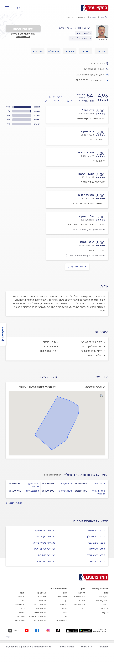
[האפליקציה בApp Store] (72, 630)
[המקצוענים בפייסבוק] (37, 630)
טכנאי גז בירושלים (96, 555)
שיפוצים (21, 612)
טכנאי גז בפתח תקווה (44, 530)
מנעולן (21, 593)
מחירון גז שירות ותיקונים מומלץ (86, 475)
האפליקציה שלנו (102, 601)
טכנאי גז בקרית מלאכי (44, 542)
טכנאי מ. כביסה (39, 604)
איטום (65, 593)
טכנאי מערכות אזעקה (37, 616)
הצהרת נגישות (67, 646)
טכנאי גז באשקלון (96, 536)
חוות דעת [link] (101, 51)
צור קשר (105, 612)
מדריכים (82, 601)
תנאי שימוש (86, 646)
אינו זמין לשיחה (23, 28)
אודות (106, 593)
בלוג (83, 608)
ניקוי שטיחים (19, 604)
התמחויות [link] (69, 51)
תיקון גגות (20, 616)
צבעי (22, 608)
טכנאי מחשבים (40, 612)
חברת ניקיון (41, 593)
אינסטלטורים (62, 597)
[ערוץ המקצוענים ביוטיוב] (27, 630)
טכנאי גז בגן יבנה (96, 542)
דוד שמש (63, 604)
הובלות (64, 612)
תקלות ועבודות (79, 604)
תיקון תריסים (19, 620)
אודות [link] (85, 51)
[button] (13, 630)
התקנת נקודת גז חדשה (81, 230)
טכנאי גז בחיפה (97, 549)
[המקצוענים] (94, 8)
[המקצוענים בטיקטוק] (58, 630)
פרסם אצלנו (103, 608)
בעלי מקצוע (103, 17)
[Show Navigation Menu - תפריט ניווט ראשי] (8, 7)
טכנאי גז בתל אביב (45, 561)
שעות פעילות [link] (53, 51)
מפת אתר (104, 646)
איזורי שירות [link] (37, 51)
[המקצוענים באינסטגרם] (48, 630)
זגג (66, 616)
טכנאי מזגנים (40, 608)
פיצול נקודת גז (65, 490)
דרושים (105, 604)
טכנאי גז (92, 17)
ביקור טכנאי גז (98, 483)
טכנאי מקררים (40, 620)
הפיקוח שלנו (103, 597)
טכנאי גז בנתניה (97, 561)
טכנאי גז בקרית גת (45, 536)
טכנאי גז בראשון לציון (44, 549)
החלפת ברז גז (32, 490)
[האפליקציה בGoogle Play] (85, 630)
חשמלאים (42, 597)
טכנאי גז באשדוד (96, 530)
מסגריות (21, 597)
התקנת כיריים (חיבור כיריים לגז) (78, 255)
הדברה (64, 608)
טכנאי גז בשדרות (46, 555)
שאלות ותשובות (79, 597)
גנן (66, 601)
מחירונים (81, 593)
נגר (23, 601)
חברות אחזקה (61, 620)
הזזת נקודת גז (65, 483)
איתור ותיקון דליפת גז (33, 485)
